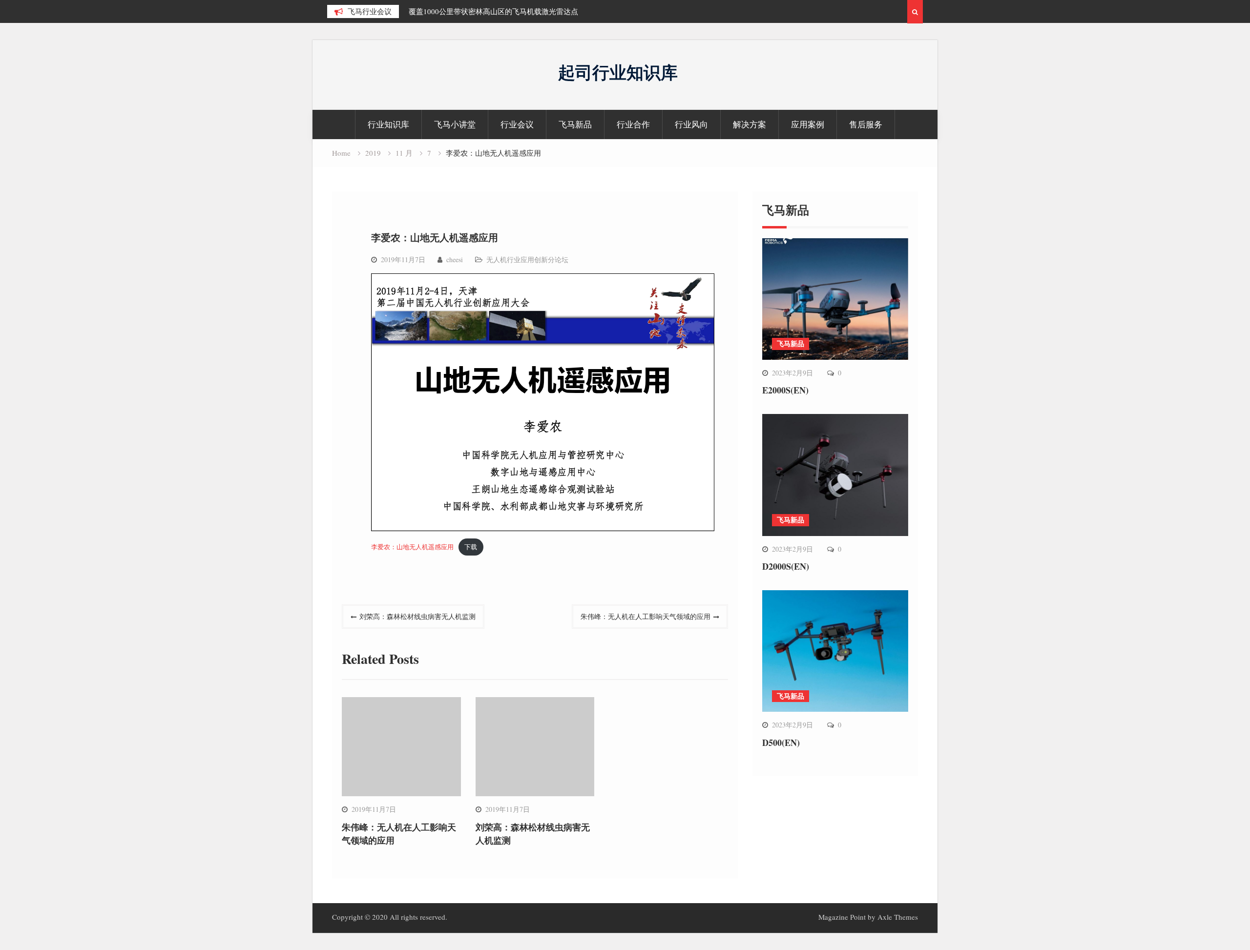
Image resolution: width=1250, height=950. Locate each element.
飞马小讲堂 (455, 124)
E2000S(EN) (785, 390)
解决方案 (749, 124)
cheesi (454, 259)
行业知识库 (388, 124)
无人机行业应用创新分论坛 (527, 259)
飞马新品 (575, 124)
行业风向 (691, 124)
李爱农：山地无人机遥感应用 (412, 546)
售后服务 (865, 124)
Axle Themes (897, 917)
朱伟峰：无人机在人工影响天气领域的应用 (645, 616)
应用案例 (807, 124)
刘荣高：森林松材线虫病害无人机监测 (417, 616)
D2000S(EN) (785, 566)
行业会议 (517, 124)
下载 (470, 546)
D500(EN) (781, 742)
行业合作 (633, 124)
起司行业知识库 (618, 72)
